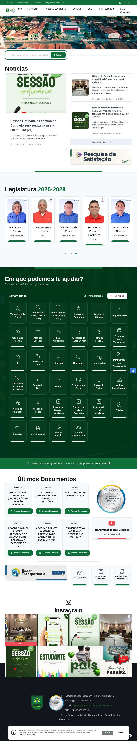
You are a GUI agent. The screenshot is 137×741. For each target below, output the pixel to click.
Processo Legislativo (55, 8)
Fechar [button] (120, 732)
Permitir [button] (107, 732)
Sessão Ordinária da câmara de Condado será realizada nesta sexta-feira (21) (33, 125)
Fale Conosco (125, 10)
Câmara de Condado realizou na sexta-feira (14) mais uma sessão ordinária (108, 79)
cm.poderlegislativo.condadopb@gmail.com (92, 705)
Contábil (77, 8)
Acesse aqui (102, 463)
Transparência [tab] (95, 296)
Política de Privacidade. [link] (27, 734)
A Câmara (32, 8)
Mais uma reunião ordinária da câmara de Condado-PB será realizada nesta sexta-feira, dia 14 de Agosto (110, 112)
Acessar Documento (22, 511)
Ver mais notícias (100, 142)
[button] (61, 253)
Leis (90, 8)
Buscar (58, 55)
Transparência (106, 8)
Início (19, 8)
